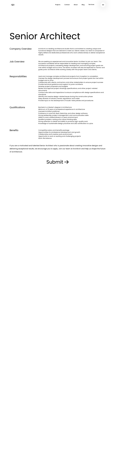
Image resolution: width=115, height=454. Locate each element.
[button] (91, 5)
